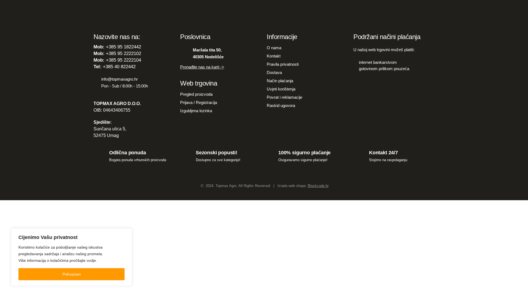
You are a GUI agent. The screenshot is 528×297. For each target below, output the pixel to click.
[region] (71, 257)
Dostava (274, 72)
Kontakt (273, 56)
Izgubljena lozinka (196, 110)
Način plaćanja (280, 80)
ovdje (91, 260)
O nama (274, 47)
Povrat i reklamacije (284, 97)
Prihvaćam (71, 274)
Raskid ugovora (281, 105)
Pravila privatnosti (283, 64)
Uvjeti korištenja (281, 89)
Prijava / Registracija (198, 102)
